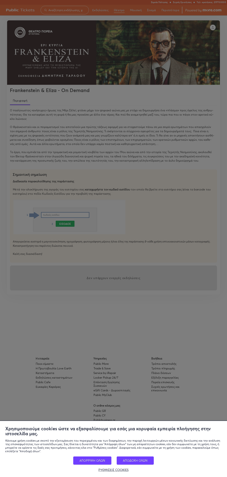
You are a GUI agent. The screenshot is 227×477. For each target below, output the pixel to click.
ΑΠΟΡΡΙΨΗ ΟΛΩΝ (92, 460)
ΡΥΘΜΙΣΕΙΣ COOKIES (113, 470)
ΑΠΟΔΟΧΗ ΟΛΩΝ (135, 460)
